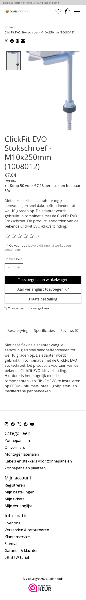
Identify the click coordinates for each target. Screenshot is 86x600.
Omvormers (15, 447)
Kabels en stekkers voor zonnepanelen (38, 461)
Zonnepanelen (17, 440)
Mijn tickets (14, 498)
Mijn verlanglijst (18, 505)
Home (9, 27)
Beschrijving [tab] (17, 330)
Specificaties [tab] (44, 330)
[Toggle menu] (76, 11)
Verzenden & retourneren (27, 529)
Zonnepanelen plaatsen (25, 468)
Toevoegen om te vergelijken (28, 308)
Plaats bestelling (43, 299)
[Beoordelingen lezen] (19, 236)
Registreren (15, 485)
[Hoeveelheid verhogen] (19, 267)
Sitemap (12, 543)
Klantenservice (17, 536)
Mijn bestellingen (19, 492)
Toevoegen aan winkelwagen (43, 279)
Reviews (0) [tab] (69, 330)
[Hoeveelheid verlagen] (9, 267)
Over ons (12, 523)
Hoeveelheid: (14, 259)
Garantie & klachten (22, 550)
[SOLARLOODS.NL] (17, 11)
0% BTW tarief (17, 557)
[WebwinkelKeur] (39, 590)
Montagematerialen (22, 454)
